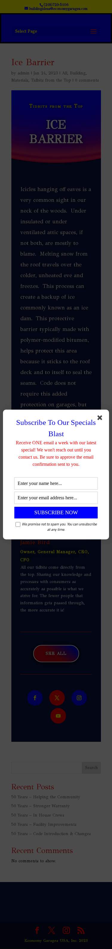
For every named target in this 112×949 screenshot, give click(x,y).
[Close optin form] (101, 418)
